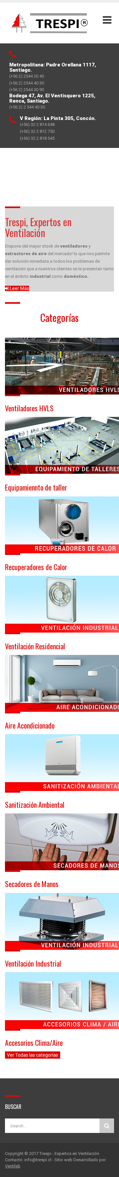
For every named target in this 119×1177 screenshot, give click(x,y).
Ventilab (12, 1166)
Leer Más (19, 288)
